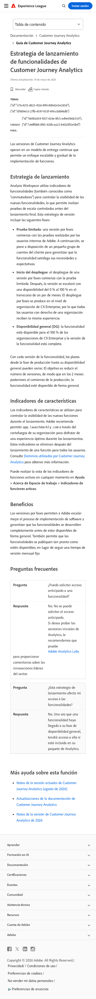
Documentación (21, 35)
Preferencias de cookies (25, 973)
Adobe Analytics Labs (63, 651)
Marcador (20, 89)
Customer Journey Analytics (59, 35)
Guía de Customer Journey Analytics (43, 43)
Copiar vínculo (41, 89)
